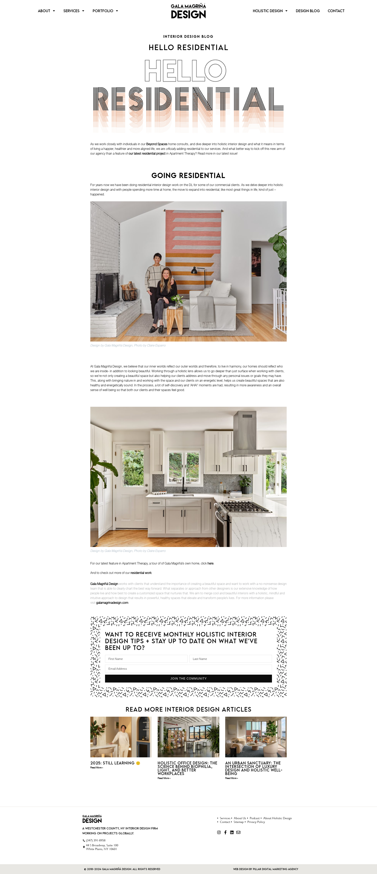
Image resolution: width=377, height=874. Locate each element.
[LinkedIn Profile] (232, 832)
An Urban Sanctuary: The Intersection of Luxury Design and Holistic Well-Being (254, 768)
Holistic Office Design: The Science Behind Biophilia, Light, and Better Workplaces (187, 768)
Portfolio (103, 10)
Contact (336, 10)
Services (71, 10)
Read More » (96, 767)
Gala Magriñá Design (104, 583)
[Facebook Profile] (225, 832)
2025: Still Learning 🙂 (115, 763)
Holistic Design (268, 10)
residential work (141, 572)
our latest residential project (147, 153)
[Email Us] (238, 832)
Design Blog (308, 10)
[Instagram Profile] (219, 832)
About (44, 10)
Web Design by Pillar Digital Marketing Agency (265, 869)
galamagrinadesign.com (112, 602)
